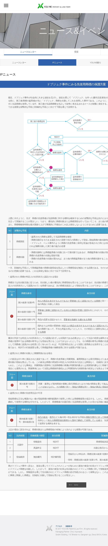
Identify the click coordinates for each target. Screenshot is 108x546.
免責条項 (68, 526)
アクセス (59, 526)
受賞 (76, 52)
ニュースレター (19, 62)
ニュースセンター (28, 52)
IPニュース (57, 62)
